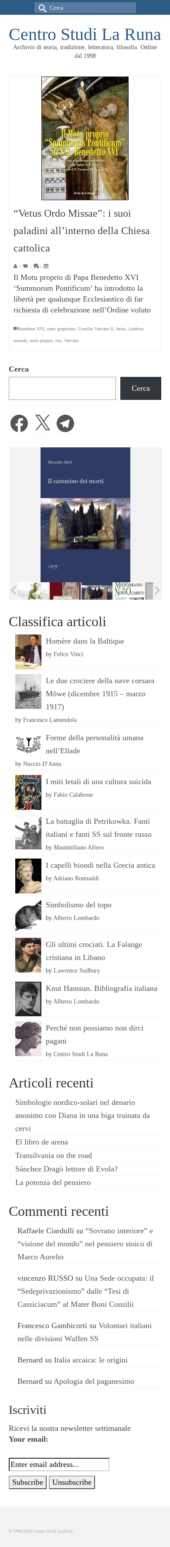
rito (58, 340)
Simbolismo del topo (79, 904)
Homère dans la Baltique (85, 641)
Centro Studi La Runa (85, 34)
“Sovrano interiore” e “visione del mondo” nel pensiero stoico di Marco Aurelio (85, 1243)
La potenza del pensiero (53, 1182)
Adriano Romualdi (76, 878)
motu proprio (41, 340)
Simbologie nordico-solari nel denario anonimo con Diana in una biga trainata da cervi (82, 1115)
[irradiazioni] (33, 591)
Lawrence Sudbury (77, 970)
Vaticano (71, 340)
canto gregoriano (61, 328)
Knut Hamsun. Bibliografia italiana (101, 988)
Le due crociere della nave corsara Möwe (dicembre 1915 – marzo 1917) (100, 693)
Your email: (28, 1439)
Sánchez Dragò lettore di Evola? (66, 1168)
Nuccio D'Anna (42, 763)
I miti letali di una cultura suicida (98, 781)
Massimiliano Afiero (79, 847)
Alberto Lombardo (76, 917)
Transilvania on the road (53, 1155)
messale (20, 340)
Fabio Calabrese (73, 794)
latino (121, 328)
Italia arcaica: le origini (91, 1360)
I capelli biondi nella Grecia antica (100, 865)
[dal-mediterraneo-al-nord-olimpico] (128, 591)
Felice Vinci (68, 654)
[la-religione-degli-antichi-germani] (65, 591)
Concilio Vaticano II (95, 328)
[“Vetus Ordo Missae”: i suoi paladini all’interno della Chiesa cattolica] (85, 138)
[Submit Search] (41, 7)
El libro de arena (41, 1142)
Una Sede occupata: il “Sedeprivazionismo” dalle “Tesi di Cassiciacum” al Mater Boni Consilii (85, 1291)
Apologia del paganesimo (94, 1381)
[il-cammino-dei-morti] (97, 591)
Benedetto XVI (31, 328)
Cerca (19, 369)
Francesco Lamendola (50, 719)
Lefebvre (136, 328)
